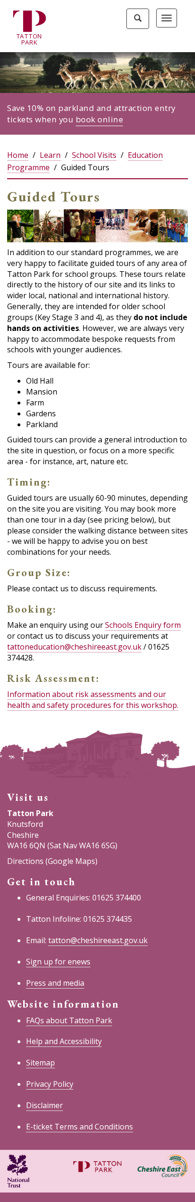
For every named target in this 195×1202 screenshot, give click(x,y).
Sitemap (40, 1062)
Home (17, 155)
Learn (50, 155)
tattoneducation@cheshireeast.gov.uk (74, 647)
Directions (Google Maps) (52, 861)
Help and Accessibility (64, 1041)
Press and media (55, 983)
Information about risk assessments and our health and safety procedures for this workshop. (92, 699)
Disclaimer (44, 1105)
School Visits (94, 155)
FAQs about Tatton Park (69, 1020)
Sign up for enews (58, 961)
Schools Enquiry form (143, 625)
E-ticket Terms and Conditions (79, 1126)
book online (100, 119)
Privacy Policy (49, 1084)
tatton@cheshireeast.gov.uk (98, 940)
